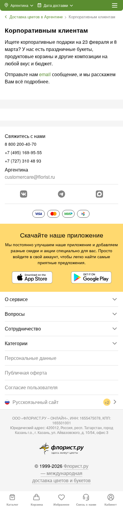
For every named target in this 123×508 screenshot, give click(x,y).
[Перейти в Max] (99, 194)
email (45, 74)
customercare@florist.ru (30, 176)
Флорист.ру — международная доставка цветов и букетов (61, 473)
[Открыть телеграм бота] (61, 194)
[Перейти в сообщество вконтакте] (24, 194)
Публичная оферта (26, 372)
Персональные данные (30, 357)
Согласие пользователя (31, 387)
